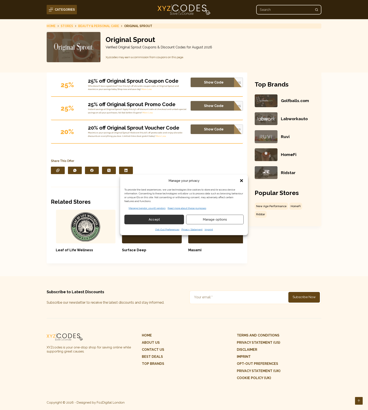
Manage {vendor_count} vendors (147, 207)
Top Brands (153, 364)
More (144, 89)
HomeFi (288, 154)
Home (147, 335)
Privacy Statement (192, 229)
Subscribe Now (304, 297)
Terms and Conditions (258, 335)
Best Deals (152, 357)
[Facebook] (92, 170)
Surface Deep (129, 250)
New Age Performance (271, 206)
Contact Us (153, 350)
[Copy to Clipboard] (58, 170)
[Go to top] (359, 401)
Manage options (215, 219)
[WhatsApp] (75, 170)
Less (149, 89)
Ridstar (288, 172)
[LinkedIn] (126, 170)
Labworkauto (294, 118)
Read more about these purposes (187, 207)
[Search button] (316, 9)
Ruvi (285, 136)
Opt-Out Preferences (167, 229)
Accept (154, 219)
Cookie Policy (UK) (254, 378)
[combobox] (284, 9)
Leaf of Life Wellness (69, 250)
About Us (151, 343)
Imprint (209, 229)
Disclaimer (247, 350)
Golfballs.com (295, 100)
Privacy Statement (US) (258, 343)
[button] (241, 181)
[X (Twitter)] (109, 170)
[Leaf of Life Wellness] (81, 226)
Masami (190, 250)
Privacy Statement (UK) (258, 371)
